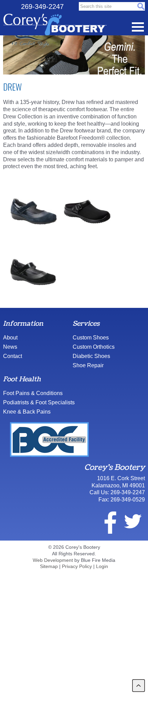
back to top (138, 685)
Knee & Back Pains (27, 412)
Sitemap (49, 566)
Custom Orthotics (94, 347)
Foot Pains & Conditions (33, 393)
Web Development (53, 560)
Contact (12, 356)
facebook (106, 521)
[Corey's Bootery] (55, 24)
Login (102, 566)
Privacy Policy (77, 566)
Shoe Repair (88, 365)
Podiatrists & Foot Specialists (39, 402)
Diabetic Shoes (91, 356)
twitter (132, 521)
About (10, 337)
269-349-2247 (42, 6)
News (10, 347)
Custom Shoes (91, 337)
